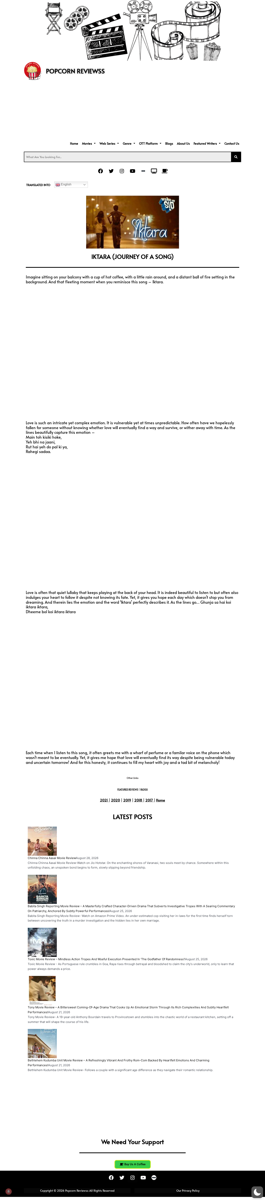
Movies (87, 143)
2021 (104, 800)
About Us (183, 143)
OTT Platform (148, 143)
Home (74, 143)
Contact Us (231, 143)
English (65, 184)
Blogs (169, 143)
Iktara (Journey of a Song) (132, 256)
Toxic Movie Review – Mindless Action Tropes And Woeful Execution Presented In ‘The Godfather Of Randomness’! (106, 959)
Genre (127, 143)
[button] (89, 143)
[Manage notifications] (8, 1191)
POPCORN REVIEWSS (75, 71)
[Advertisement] (132, 111)
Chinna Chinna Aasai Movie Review (52, 858)
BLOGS (144, 789)
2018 (138, 800)
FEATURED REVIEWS (127, 789)
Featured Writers (205, 143)
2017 (149, 800)
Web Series (107, 143)
